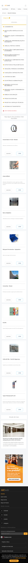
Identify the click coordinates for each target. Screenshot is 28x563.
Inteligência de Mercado (7, 546)
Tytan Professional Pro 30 (9, 396)
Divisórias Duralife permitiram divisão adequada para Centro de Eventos (12, 439)
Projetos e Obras (5, 542)
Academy (19, 9)
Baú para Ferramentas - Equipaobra (11, 249)
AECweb (4, 13)
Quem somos (4, 496)
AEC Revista (13, 9)
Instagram (6, 523)
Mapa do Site (4, 499)
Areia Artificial (6, 176)
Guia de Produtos (5, 9)
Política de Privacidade (20, 558)
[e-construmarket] (6, 537)
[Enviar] (26, 533)
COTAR (19, 153)
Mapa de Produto (5, 502)
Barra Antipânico (7, 213)
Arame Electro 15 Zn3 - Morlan (10, 139)
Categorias (6, 18)
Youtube (5, 515)
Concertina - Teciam (7, 286)
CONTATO (8, 153)
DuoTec (4, 322)
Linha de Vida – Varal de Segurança (11, 359)
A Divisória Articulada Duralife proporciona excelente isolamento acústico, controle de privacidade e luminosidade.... (13, 444)
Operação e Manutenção (7, 551)
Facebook (6, 510)
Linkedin (6, 519)
